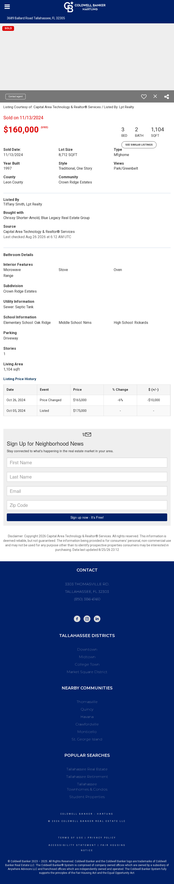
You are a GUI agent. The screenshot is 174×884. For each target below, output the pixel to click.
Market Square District (87, 672)
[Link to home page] (87, 7)
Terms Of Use (70, 838)
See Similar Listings (139, 144)
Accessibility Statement (72, 845)
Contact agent (15, 96)
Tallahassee (87, 784)
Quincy (87, 709)
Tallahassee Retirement (87, 776)
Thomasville (87, 702)
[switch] (144, 96)
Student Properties (87, 797)
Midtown (87, 657)
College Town (87, 664)
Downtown (87, 649)
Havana (87, 717)
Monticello (87, 732)
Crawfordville (87, 724)
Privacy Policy (102, 838)
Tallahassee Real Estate (87, 769)
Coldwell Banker (76, 814)
